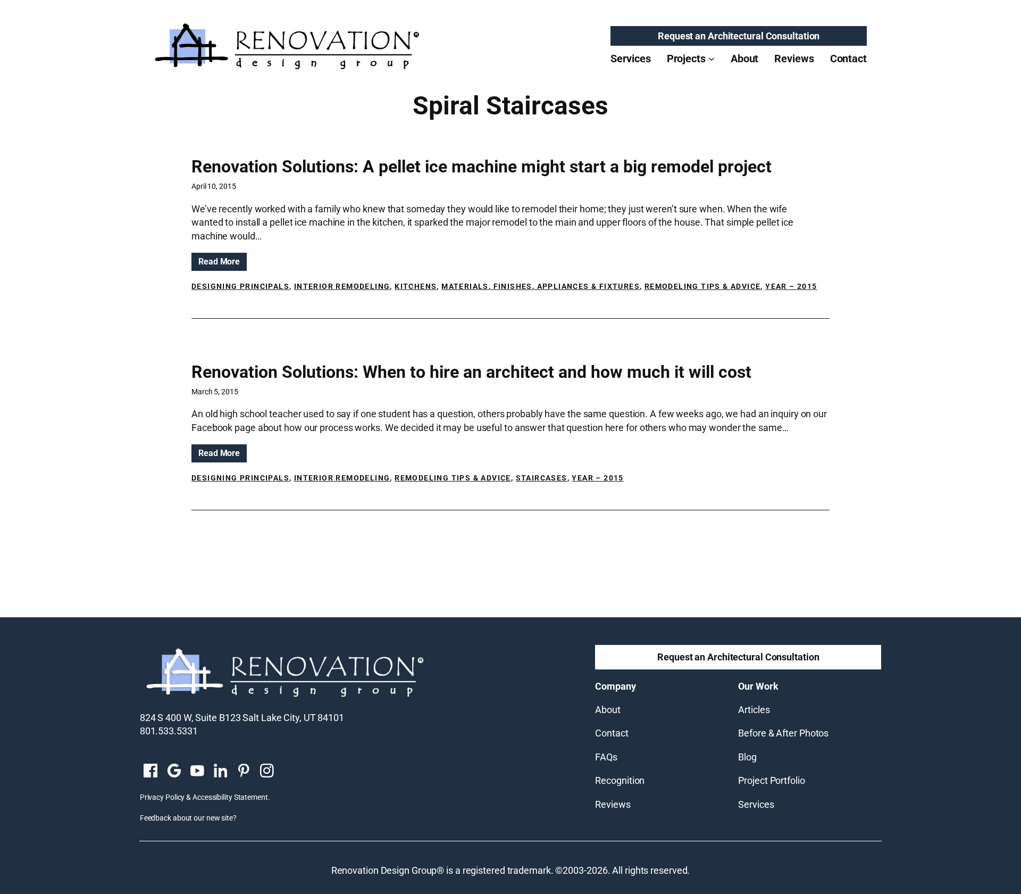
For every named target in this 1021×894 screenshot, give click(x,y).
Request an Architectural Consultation (738, 36)
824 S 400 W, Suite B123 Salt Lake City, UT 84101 (242, 717)
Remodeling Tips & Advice (703, 286)
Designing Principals (240, 286)
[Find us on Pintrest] (243, 771)
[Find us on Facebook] (150, 771)
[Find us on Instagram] (267, 771)
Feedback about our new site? (188, 818)
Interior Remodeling (342, 286)
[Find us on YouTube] (197, 771)
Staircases (541, 478)
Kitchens (416, 286)
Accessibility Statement (230, 797)
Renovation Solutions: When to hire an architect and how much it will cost (471, 372)
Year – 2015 (791, 286)
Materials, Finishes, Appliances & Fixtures (540, 286)
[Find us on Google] (173, 771)
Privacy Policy (162, 797)
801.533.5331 (169, 730)
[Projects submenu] (711, 58)
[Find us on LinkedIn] (220, 771)
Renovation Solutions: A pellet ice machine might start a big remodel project (481, 166)
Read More (222, 263)
